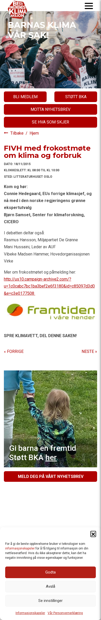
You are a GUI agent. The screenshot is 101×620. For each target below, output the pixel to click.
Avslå (50, 586)
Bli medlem (25, 96)
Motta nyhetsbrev (50, 109)
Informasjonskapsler (30, 613)
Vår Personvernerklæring (65, 613)
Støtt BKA (75, 96)
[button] (93, 533)
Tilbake (17, 133)
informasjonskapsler (20, 548)
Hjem (34, 133)
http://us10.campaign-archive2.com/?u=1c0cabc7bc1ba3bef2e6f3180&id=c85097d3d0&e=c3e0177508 (49, 286)
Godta (50, 572)
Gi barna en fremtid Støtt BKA (42, 453)
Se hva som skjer (50, 122)
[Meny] (89, 5)
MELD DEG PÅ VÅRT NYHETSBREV (50, 476)
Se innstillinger (50, 600)
